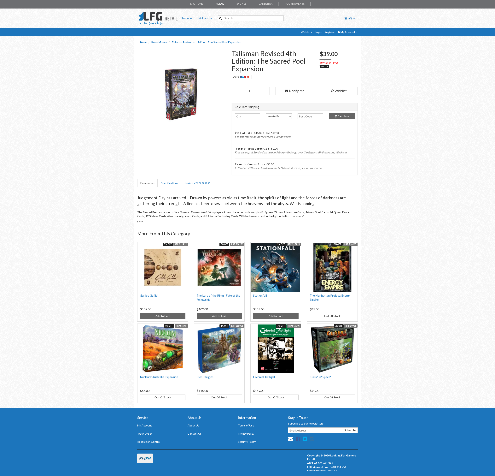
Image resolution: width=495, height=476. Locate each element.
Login (318, 32)
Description (147, 183)
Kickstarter (205, 18)
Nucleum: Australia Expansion (159, 377)
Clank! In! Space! (320, 377)
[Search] (220, 18)
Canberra (265, 3)
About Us (193, 425)
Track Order (144, 433)
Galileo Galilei (149, 295)
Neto (334, 470)
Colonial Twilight (264, 377)
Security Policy (247, 441)
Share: (236, 76)
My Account (144, 425)
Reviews (190, 183)
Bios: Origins (205, 377)
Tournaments (295, 3)
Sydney (241, 3)
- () (350, 18)
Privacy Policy (246, 433)
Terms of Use (246, 425)
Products (187, 18)
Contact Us (194, 433)
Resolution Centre (148, 441)
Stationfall (260, 295)
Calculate (343, 116)
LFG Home (196, 3)
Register (329, 32)
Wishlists (306, 32)
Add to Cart (162, 316)
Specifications (169, 183)
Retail (220, 3)
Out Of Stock (332, 316)
